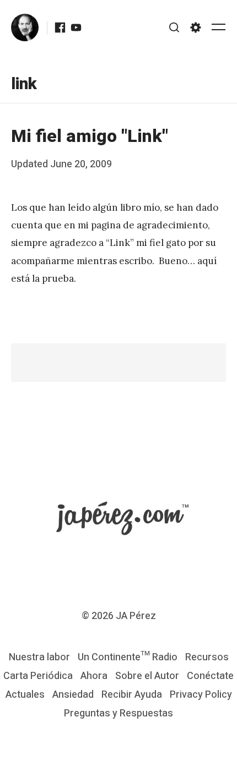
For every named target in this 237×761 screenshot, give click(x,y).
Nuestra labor (39, 657)
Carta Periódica (38, 676)
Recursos (207, 657)
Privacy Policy (201, 694)
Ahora (93, 676)
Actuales (25, 694)
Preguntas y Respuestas (118, 713)
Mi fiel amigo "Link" (89, 136)
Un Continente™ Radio (127, 657)
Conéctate (210, 676)
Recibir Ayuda (131, 694)
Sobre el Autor (147, 676)
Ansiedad (73, 694)
